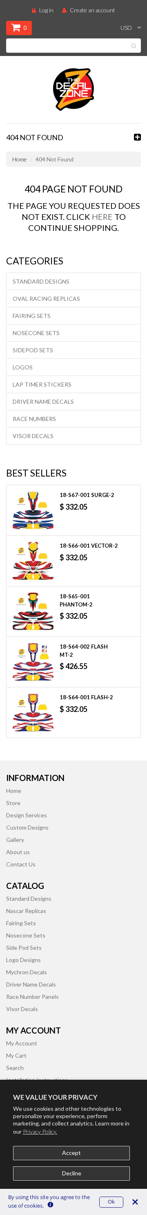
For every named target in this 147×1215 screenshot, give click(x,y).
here (102, 217)
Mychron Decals (26, 972)
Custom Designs (27, 827)
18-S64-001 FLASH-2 (86, 697)
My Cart (16, 1055)
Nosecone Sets (36, 332)
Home (19, 159)
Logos (23, 367)
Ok (111, 1201)
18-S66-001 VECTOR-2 (89, 545)
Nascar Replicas (26, 910)
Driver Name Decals (43, 401)
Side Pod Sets (24, 947)
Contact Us (21, 864)
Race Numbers (34, 418)
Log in (46, 10)
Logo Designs (23, 959)
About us (18, 851)
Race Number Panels (32, 996)
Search (15, 1067)
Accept (71, 1152)
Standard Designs (41, 281)
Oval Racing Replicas (46, 298)
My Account (21, 1043)
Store (13, 802)
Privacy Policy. (40, 1131)
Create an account (92, 10)
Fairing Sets (32, 315)
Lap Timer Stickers (42, 384)
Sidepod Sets (33, 350)
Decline (71, 1173)
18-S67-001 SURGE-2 (87, 495)
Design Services (26, 815)
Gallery (15, 839)
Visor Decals (33, 435)
